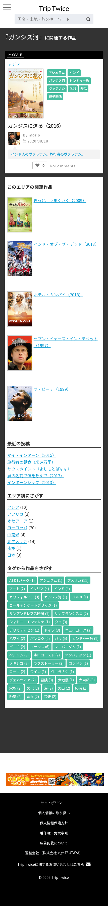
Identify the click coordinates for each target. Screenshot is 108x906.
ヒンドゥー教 (79, 80)
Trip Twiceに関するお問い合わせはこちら (50, 864)
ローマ (17, 671)
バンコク (40, 638)
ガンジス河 (57, 80)
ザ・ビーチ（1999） (52, 389)
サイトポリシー (53, 802)
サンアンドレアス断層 (29, 613)
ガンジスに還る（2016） (36, 125)
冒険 (47, 679)
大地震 (66, 679)
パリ (61, 638)
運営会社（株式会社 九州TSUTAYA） (54, 852)
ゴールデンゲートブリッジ (33, 605)
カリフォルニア (24, 596)
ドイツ (52, 630)
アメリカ (77, 580)
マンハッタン (78, 654)
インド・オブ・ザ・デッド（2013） (66, 244)
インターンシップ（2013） (31, 482)
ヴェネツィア (22, 679)
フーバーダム (68, 646)
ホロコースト (47, 654)
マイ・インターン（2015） (31, 455)
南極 (11, 548)
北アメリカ (17, 541)
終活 (83, 88)
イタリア (39, 588)
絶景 (15, 696)
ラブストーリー (49, 663)
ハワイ (17, 638)
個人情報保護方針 (54, 822)
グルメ (80, 596)
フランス (39, 646)
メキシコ (19, 663)
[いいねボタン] (37, 165)
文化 (33, 688)
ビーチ (17, 646)
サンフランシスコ (71, 613)
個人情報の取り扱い (54, 812)
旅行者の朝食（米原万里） (31, 462)
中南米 (13, 535)
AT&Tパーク (22, 580)
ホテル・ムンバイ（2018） (58, 295)
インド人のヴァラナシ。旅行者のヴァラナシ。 (48, 154)
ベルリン (19, 654)
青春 (33, 696)
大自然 (87, 679)
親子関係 (55, 96)
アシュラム (57, 72)
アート (17, 588)
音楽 (50, 696)
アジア (14, 64)
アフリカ (15, 514)
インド (74, 72)
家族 (15, 688)
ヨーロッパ (17, 527)
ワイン (38, 671)
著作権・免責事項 (54, 832)
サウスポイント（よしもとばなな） (39, 469)
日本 (11, 555)
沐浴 (73, 88)
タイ (61, 621)
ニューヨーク (78, 630)
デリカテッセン (24, 630)
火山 (64, 688)
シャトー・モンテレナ (29, 621)
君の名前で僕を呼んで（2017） (35, 475)
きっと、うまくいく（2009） (60, 200)
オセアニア (17, 521)
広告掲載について (54, 842)
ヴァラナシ (57, 88)
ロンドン (78, 663)
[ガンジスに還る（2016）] (25, 116)
